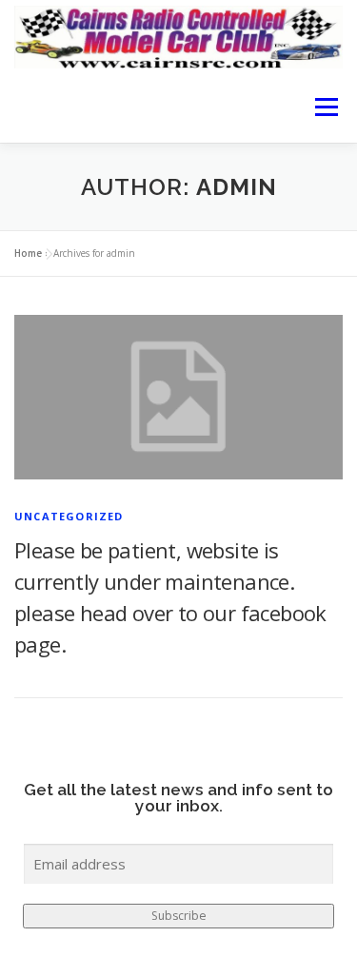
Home (28, 253)
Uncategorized (69, 516)
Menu (325, 107)
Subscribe (179, 916)
